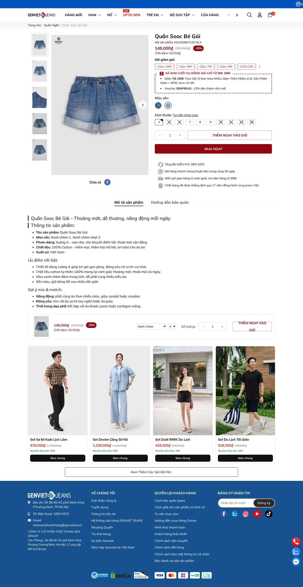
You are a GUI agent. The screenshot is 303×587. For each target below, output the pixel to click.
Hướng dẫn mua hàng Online (175, 520)
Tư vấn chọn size (185, 115)
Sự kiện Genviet (102, 541)
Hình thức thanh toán (170, 527)
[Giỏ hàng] (270, 14)
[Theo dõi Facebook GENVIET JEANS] (224, 514)
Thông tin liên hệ (103, 514)
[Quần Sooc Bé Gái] (100, 104)
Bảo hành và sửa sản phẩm (174, 561)
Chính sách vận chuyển (171, 541)
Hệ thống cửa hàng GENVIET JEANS (117, 520)
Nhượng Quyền (102, 527)
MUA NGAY (213, 149)
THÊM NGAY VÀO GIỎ (230, 135)
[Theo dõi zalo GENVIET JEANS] (235, 514)
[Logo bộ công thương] (119, 574)
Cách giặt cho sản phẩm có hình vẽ (180, 507)
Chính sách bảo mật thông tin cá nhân (182, 554)
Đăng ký (264, 503)
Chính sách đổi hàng (169, 547)
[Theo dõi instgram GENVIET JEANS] (246, 514)
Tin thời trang (101, 534)
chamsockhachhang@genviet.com (57, 525)
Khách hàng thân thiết (171, 534)
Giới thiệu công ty (103, 500)
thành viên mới (216, 88)
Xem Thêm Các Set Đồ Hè (150, 472)
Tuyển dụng (99, 507)
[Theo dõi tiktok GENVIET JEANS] (268, 514)
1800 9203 (197, 164)
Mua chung (57, 458)
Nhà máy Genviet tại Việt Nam (113, 547)
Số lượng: (188, 326)
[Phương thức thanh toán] (183, 575)
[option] (100, 104)
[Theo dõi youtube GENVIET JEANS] (257, 514)
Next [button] (142, 104)
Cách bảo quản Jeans (170, 500)
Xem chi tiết (186, 83)
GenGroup (39, 549)
